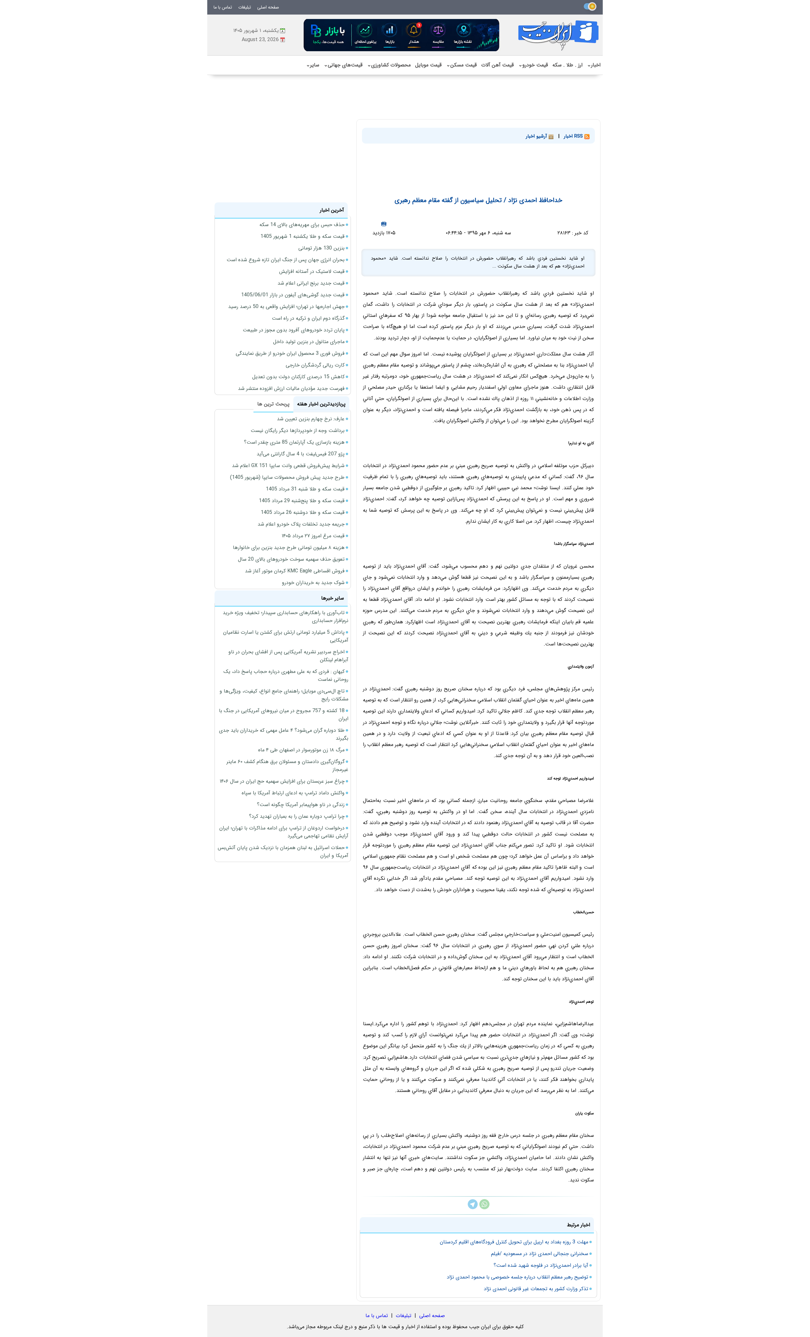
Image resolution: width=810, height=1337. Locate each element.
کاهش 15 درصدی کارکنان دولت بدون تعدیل (298, 377)
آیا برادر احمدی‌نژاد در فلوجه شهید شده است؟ (541, 1265)
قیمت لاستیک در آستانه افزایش (312, 271)
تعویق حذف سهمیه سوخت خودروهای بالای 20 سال (291, 559)
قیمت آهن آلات (497, 65)
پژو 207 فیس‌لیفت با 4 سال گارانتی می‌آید (301, 454)
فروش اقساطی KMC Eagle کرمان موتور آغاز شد (295, 571)
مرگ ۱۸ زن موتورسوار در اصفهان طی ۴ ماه (301, 750)
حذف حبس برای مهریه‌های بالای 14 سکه (302, 225)
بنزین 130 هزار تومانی (321, 248)
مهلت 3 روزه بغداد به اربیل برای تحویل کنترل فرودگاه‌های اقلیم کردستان (514, 1242)
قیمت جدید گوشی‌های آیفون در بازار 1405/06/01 (293, 295)
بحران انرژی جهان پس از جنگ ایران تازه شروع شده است (286, 260)
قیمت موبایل (428, 65)
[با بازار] (402, 35)
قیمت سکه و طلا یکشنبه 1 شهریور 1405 (302, 236)
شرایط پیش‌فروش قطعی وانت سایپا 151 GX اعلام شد (288, 466)
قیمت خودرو (533, 65)
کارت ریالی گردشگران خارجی (315, 365)
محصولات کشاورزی (389, 65)
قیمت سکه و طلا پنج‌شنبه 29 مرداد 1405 (302, 501)
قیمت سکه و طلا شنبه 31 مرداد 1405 (305, 489)
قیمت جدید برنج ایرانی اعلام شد (311, 283)
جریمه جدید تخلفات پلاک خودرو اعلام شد (301, 524)
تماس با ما (223, 7)
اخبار (594, 65)
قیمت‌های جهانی (343, 65)
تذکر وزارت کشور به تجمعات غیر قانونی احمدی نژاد (536, 1289)
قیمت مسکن (461, 65)
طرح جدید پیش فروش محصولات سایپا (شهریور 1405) (287, 477)
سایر (312, 65)
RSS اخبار (574, 136)
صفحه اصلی (268, 7)
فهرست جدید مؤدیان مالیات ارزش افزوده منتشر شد (291, 388)
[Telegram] (473, 1208)
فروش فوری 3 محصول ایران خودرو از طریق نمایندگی (290, 353)
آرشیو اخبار (537, 136)
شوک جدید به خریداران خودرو (313, 583)
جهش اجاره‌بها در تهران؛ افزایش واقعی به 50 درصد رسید (286, 307)
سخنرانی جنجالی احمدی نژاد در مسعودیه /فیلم (539, 1254)
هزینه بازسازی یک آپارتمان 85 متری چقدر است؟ (294, 442)
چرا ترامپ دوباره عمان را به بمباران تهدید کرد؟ (297, 816)
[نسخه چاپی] (383, 224)
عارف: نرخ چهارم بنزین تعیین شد (311, 419)
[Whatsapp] (484, 1208)
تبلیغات (244, 7)
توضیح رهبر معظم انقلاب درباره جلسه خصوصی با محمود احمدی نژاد (517, 1277)
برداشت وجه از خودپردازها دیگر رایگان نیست (298, 430)
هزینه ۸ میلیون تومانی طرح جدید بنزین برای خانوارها (289, 547)
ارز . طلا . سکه (567, 65)
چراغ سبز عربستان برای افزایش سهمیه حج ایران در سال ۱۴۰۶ (282, 781)
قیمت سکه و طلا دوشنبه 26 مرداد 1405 (303, 512)
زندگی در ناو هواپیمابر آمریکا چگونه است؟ (301, 805)
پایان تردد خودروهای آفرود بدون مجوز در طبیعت (294, 330)
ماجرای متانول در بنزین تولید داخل (309, 342)
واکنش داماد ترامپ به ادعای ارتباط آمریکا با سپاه (293, 793)
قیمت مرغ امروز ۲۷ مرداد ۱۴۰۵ (313, 536)
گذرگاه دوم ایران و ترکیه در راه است (308, 318)
